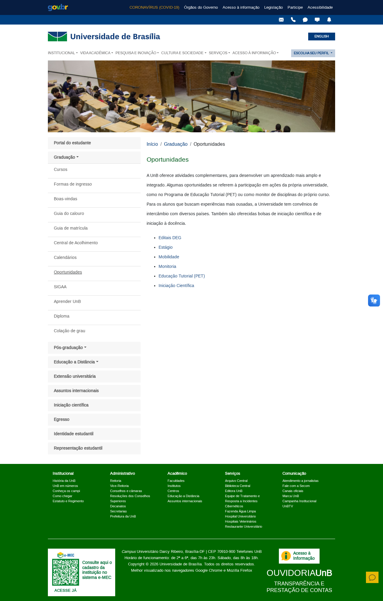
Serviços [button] (218, 53)
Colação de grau (69, 331)
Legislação (273, 7)
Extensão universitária (75, 376)
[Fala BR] (305, 20)
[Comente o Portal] (372, 577)
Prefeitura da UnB (123, 517)
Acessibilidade (320, 7)
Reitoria (115, 481)
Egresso (61, 419)
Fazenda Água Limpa (240, 511)
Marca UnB (290, 496)
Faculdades (176, 481)
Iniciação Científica (176, 286)
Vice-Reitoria (119, 486)
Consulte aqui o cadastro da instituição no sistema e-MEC (97, 570)
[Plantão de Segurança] (329, 20)
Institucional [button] (61, 53)
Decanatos (118, 506)
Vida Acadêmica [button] (95, 53)
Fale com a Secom (296, 486)
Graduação (64, 157)
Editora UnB (233, 491)
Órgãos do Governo (201, 7)
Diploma (61, 316)
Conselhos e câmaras (126, 491)
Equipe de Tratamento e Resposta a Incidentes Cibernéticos (242, 501)
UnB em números (65, 486)
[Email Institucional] (281, 20)
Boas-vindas (65, 199)
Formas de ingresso (73, 184)
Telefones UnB (249, 551)
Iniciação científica (71, 405)
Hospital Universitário (240, 517)
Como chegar (62, 496)
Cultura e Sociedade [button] (182, 53)
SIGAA (60, 287)
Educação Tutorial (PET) (182, 276)
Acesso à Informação (304, 556)
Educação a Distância (74, 362)
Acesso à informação (241, 7)
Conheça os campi (66, 491)
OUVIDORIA (299, 573)
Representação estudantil (78, 448)
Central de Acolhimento (76, 243)
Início (152, 144)
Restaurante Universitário (243, 527)
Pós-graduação (68, 347)
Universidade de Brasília (180, 564)
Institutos (174, 486)
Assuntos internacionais (76, 391)
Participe (295, 7)
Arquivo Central (236, 481)
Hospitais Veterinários (240, 522)
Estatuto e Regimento (68, 501)
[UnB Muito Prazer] (293, 20)
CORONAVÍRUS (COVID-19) (154, 7)
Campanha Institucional (299, 501)
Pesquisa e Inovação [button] (135, 53)
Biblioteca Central (237, 486)
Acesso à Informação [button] (254, 53)
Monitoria (167, 266)
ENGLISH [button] (321, 36)
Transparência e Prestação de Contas (299, 587)
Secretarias (118, 511)
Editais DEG (170, 238)
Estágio (166, 247)
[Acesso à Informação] (286, 556)
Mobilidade (169, 257)
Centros (173, 491)
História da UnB (64, 481)
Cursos (60, 169)
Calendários (65, 257)
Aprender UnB (67, 301)
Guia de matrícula (71, 228)
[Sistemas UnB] (317, 20)
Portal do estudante (72, 143)
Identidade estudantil (73, 434)
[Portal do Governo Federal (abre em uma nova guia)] (58, 7)
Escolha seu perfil (312, 53)
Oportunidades (68, 272)
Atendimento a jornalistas (300, 481)
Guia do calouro (69, 213)
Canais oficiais (292, 491)
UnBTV (287, 506)
